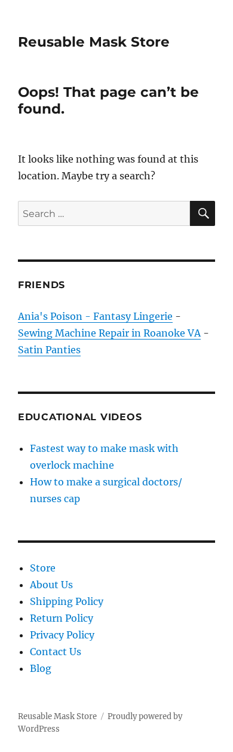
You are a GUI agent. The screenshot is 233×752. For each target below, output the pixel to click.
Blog (40, 668)
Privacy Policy (62, 635)
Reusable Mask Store (94, 41)
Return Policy (61, 618)
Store (43, 568)
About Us (51, 585)
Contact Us (55, 652)
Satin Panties (49, 350)
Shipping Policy (66, 601)
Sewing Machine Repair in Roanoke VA (109, 333)
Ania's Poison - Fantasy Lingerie (95, 316)
